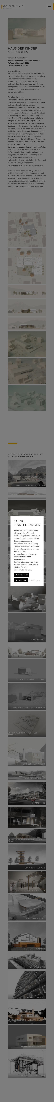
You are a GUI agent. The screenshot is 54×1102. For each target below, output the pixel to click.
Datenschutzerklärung (22, 570)
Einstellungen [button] (34, 580)
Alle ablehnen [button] (21, 580)
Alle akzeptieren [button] (22, 575)
